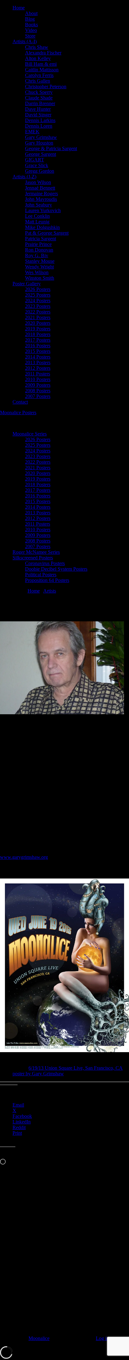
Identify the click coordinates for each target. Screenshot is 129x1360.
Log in (102, 1338)
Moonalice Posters (18, 412)
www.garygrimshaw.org (24, 857)
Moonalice (38, 1338)
